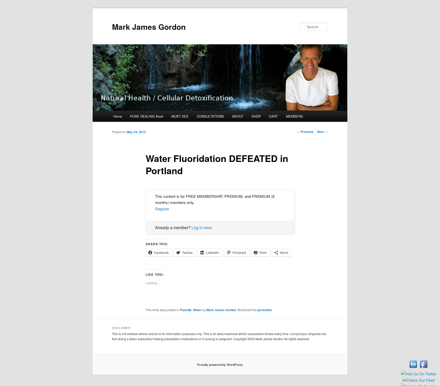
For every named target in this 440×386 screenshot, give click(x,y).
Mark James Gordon (149, 26)
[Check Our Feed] (418, 380)
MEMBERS (294, 116)
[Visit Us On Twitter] (418, 374)
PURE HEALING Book (146, 116)
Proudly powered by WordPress (220, 364)
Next (322, 131)
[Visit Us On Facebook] (423, 367)
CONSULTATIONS (210, 116)
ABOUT (237, 116)
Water (197, 310)
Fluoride (185, 310)
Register (162, 208)
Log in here (201, 227)
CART (273, 116)
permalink (264, 310)
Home (117, 116)
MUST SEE (180, 116)
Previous (305, 131)
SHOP (256, 116)
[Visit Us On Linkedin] (413, 367)
